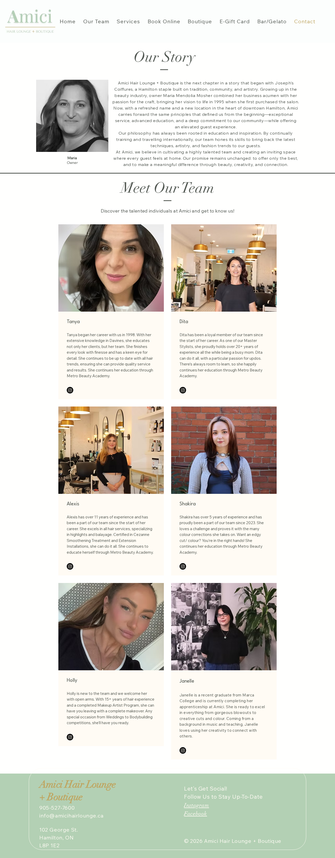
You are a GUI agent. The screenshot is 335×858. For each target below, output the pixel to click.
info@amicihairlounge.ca (71, 815)
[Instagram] (70, 390)
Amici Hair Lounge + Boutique (77, 790)
